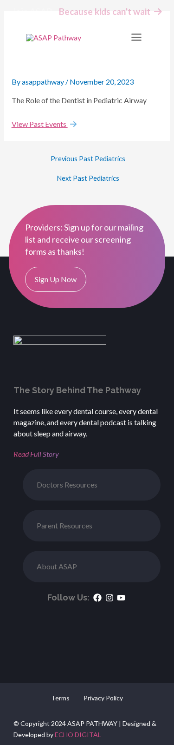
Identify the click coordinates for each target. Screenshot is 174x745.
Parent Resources (64, 525)
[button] (92, 485)
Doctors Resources (67, 484)
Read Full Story (36, 453)
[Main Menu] (136, 37)
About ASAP (57, 566)
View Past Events (40, 123)
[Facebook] (97, 597)
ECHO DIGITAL (78, 734)
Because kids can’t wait (106, 11)
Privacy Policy (103, 698)
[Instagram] (109, 597)
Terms (60, 698)
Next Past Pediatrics (88, 178)
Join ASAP (32, 11)
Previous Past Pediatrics (88, 159)
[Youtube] (121, 597)
